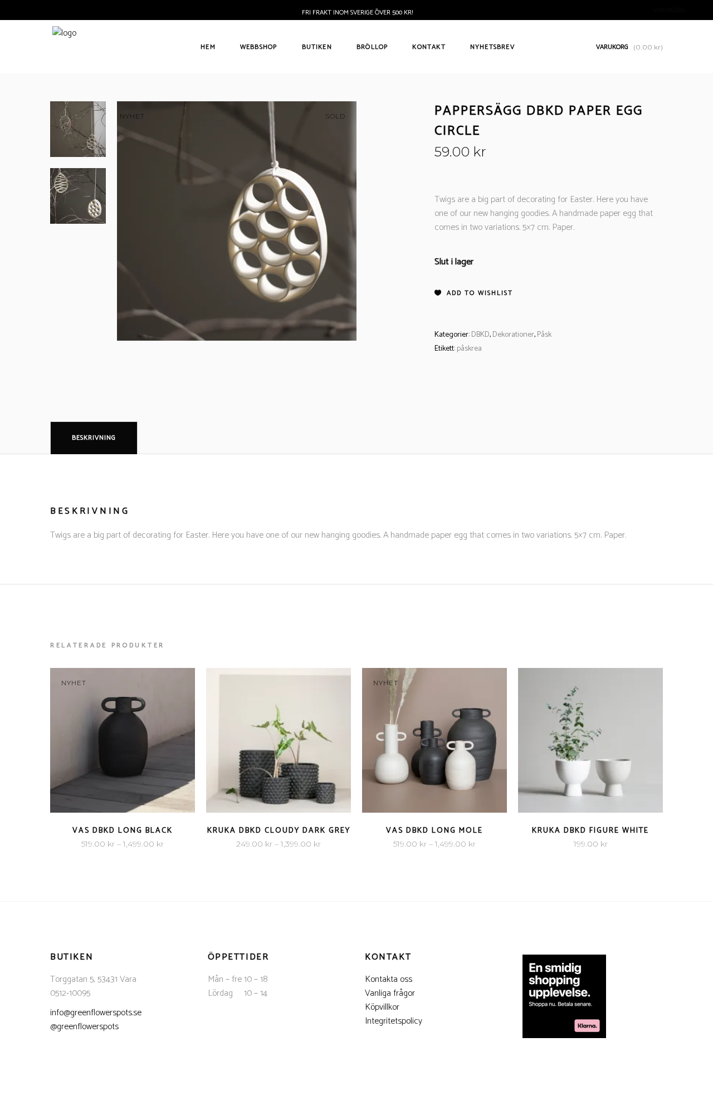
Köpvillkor (382, 1007)
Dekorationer (513, 334)
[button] (473, 293)
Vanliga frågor (390, 993)
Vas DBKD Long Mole (434, 830)
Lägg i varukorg (555, 844)
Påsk (544, 334)
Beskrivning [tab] (94, 437)
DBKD (480, 334)
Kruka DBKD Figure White (590, 830)
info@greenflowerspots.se (95, 1012)
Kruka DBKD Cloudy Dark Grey (278, 830)
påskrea (469, 348)
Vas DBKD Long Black (122, 830)
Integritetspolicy (393, 1021)
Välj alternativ (89, 844)
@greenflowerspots (84, 1026)
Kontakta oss (388, 979)
